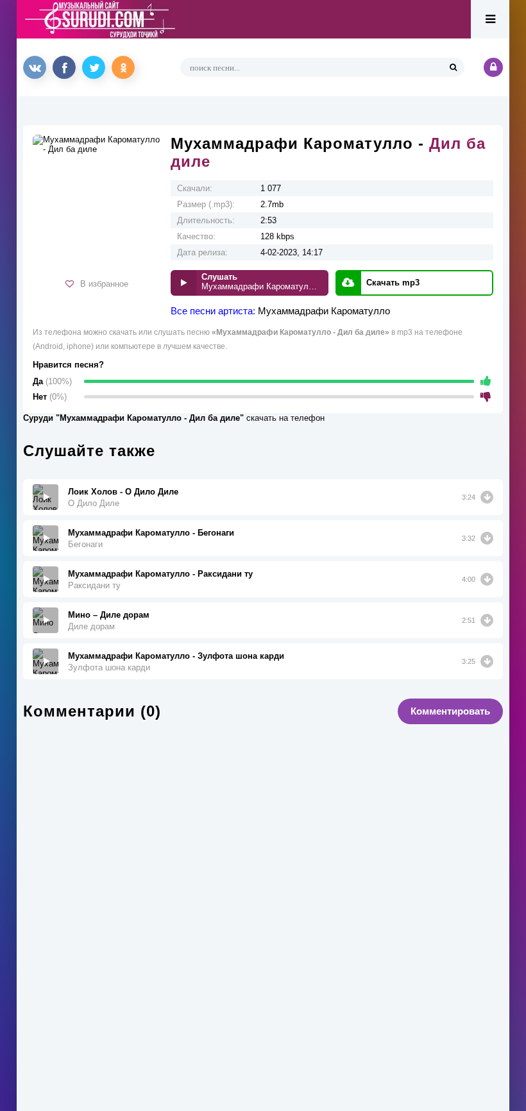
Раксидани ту (94, 585)
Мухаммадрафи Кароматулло (324, 310)
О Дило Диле (93, 503)
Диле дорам (91, 626)
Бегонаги (85, 544)
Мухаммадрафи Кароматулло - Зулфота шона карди (176, 656)
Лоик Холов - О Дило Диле (123, 491)
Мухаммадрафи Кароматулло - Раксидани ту (160, 574)
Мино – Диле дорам (108, 615)
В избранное (104, 284)
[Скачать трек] (486, 497)
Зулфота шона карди (109, 667)
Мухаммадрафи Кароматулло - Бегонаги (151, 533)
